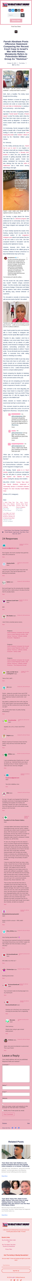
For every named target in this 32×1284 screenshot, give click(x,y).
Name (4, 1085)
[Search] (23, 15)
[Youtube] (22, 10)
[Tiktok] (19, 10)
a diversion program (20, 218)
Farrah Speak (8, 532)
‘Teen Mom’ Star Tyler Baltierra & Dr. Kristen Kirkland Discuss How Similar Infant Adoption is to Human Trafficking (15, 1164)
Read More (4, 1176)
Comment (5, 1064)
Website (4, 1098)
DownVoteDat (12, 720)
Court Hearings (16, 530)
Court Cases (8, 530)
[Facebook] (10, 10)
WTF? (19, 533)
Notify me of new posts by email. (14, 1110)
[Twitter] (13, 10)
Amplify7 (13, 1277)
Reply (3, 557)
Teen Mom (17, 65)
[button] (16, 31)
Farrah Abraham (24, 530)
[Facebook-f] (11, 1280)
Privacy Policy (8, 1249)
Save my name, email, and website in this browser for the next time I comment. (15, 1107)
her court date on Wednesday (12, 106)
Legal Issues (16, 532)
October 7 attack (22, 135)
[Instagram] (16, 10)
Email (4, 1091)
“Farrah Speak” (13, 114)
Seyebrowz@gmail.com (9, 548)
